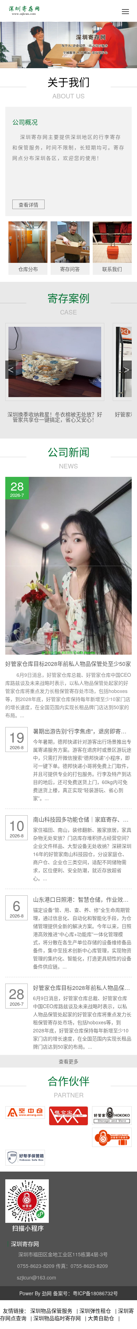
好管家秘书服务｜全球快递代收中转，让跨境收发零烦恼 (54, 416)
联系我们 (112, 268)
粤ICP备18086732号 (95, 1293)
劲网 (47, 1293)
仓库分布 (28, 268)
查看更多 (68, 1061)
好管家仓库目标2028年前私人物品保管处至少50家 (68, 664)
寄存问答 (70, 268)
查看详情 (28, 204)
